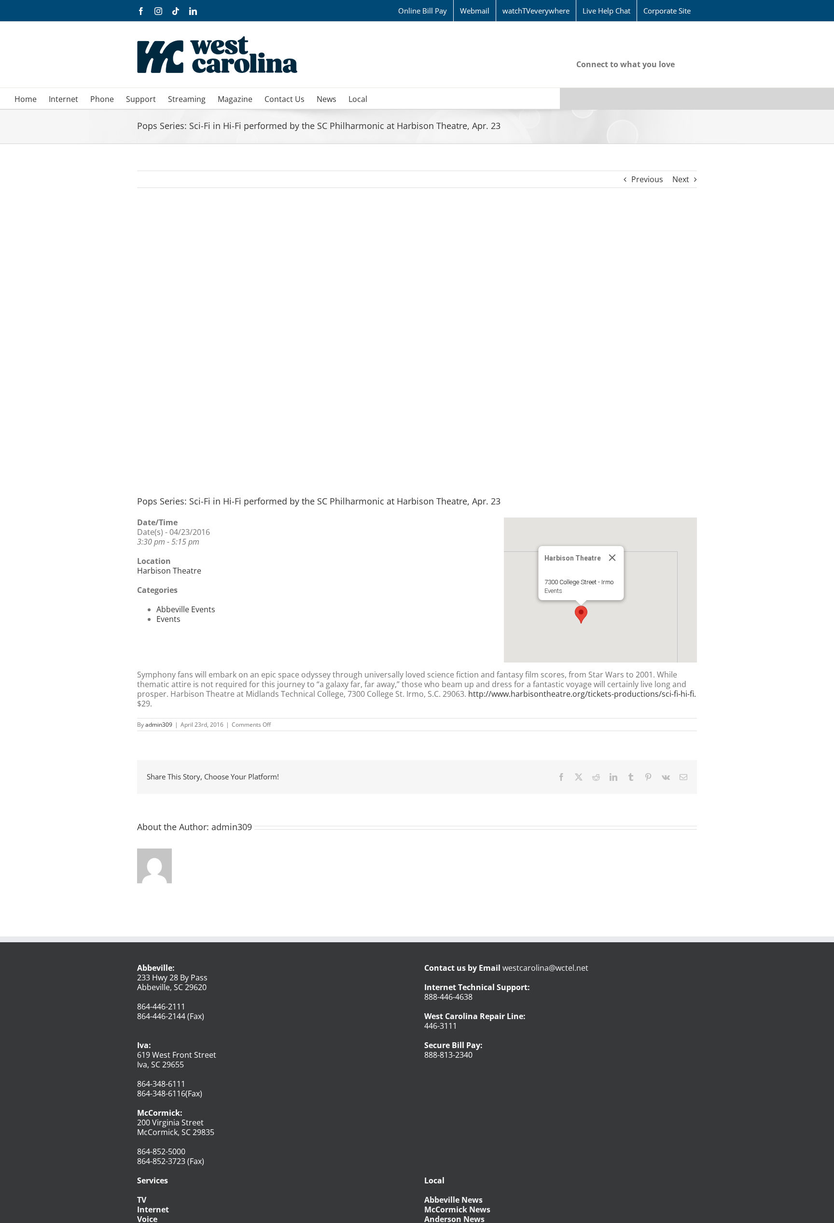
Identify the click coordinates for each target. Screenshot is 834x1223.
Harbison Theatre (169, 570)
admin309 (158, 724)
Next (680, 179)
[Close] (612, 557)
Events (553, 590)
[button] (581, 614)
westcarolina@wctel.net (545, 968)
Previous (647, 179)
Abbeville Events (185, 609)
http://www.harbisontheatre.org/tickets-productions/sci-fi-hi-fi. (581, 694)
